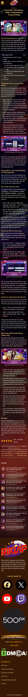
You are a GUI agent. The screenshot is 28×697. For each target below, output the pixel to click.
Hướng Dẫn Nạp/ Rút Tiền (8, 680)
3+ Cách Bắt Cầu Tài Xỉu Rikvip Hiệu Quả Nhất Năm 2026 (20, 453)
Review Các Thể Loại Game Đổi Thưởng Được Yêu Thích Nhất (15, 494)
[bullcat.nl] (14, 2)
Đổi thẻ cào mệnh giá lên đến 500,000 (15, 72)
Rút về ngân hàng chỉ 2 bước (14, 65)
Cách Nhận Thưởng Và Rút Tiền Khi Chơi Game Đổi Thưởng (16, 514)
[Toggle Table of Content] (23, 55)
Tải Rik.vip (4, 676)
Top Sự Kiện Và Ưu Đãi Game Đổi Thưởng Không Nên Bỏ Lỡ (15, 501)
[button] (2, 2)
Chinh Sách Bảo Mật (7, 672)
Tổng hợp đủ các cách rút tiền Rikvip (12, 58)
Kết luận (6, 79)
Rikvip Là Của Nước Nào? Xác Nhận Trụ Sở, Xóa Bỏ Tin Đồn (7, 453)
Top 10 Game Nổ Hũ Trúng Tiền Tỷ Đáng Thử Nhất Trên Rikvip (16, 468)
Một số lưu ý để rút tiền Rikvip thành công (14, 76)
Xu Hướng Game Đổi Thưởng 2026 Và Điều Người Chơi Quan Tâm (16, 475)
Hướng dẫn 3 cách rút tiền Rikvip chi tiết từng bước (14, 62)
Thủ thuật (14, 8)
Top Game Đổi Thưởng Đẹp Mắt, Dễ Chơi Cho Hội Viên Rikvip (15, 520)
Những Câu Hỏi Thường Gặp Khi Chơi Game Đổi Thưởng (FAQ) (15, 527)
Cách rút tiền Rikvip (15, 448)
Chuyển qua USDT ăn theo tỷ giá (15, 68)
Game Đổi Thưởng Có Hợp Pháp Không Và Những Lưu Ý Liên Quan (16, 507)
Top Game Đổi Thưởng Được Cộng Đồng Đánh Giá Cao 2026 (16, 481)
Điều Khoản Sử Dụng (7, 669)
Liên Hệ (3, 683)
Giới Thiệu (4, 665)
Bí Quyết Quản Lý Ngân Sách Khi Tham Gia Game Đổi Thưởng (15, 488)
